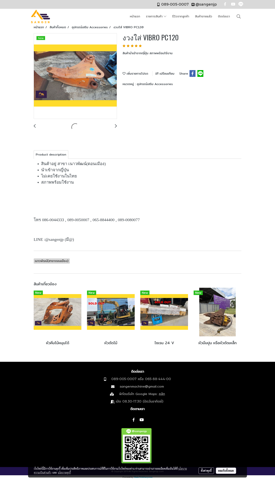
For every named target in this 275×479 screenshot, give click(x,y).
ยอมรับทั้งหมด (226, 470)
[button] (239, 16)
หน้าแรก (135, 16)
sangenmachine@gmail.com (142, 386)
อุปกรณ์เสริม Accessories (155, 84)
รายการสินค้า (155, 16)
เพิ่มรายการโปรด (137, 73)
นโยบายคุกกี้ (64, 472)
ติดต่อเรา (224, 16)
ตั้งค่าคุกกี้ (206, 470)
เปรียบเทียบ (166, 73)
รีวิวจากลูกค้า (180, 16)
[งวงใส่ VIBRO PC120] (75, 76)
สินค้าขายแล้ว (203, 16)
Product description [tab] (51, 154)
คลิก (162, 394)
